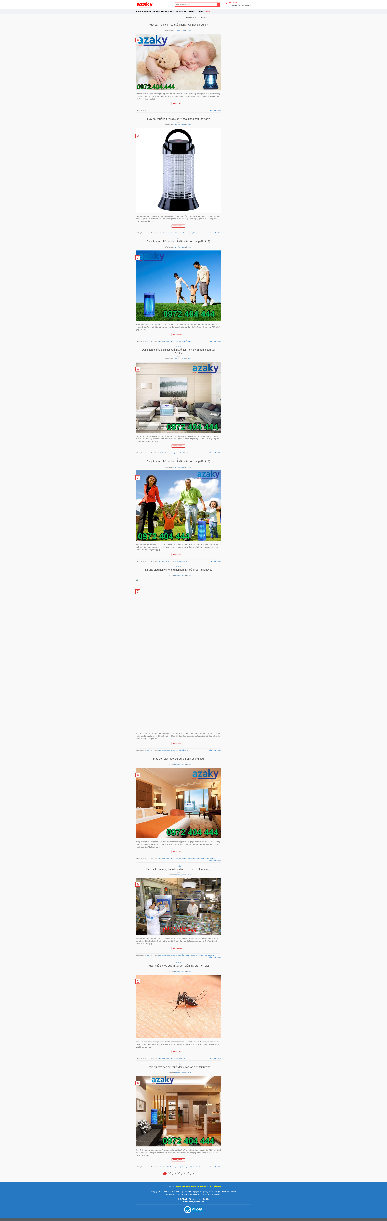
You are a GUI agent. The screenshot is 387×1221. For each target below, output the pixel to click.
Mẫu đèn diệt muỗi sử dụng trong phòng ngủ (178, 758)
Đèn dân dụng (215, 1186)
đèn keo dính (211, 955)
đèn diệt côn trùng (173, 233)
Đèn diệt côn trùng (183, 1186)
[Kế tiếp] (192, 1173)
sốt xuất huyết (183, 453)
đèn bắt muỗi (163, 233)
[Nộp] (218, 5)
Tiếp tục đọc (178, 103)
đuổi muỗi (182, 1058)
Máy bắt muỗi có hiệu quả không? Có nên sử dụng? (178, 24)
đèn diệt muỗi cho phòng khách (188, 858)
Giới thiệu (147, 11)
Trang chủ (139, 11)
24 (187, 1173)
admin (189, 30)
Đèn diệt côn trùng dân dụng (185, 11)
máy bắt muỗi (194, 233)
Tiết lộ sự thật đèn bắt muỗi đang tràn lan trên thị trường (178, 1067)
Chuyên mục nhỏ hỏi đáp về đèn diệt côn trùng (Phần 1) (178, 461)
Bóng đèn (200, 11)
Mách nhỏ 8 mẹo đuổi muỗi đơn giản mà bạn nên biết (178, 965)
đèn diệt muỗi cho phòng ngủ (206, 858)
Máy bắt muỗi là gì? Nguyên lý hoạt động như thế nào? (178, 118)
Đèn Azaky (195, 1186)
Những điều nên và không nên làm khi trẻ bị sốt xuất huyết (178, 569)
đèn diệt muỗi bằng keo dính (199, 955)
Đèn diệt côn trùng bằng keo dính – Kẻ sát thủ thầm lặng (178, 869)
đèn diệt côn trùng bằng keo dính (180, 955)
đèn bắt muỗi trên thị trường (167, 1167)
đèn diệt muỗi (174, 341)
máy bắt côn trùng (184, 233)
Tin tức (207, 11)
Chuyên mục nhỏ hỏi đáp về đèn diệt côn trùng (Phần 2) (178, 241)
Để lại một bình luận (215, 110)
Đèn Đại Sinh (205, 1186)
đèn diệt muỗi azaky (185, 341)
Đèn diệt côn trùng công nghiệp (162, 11)
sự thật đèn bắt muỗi (194, 1167)
